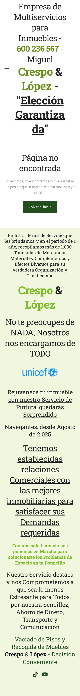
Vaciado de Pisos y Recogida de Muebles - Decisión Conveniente (40, 650)
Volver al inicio (40, 207)
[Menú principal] (7, 68)
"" (40, 114)
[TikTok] (35, 674)
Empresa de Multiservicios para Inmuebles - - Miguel (40, 46)
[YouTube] (45, 674)
